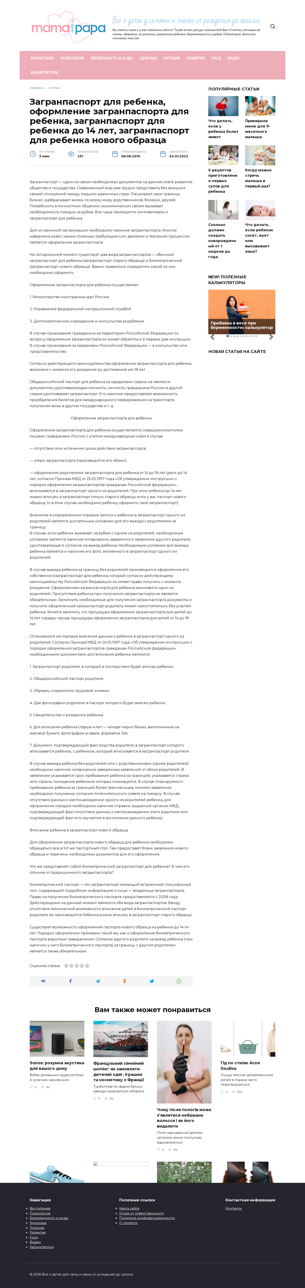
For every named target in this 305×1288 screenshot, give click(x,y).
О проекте (128, 1223)
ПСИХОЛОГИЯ (72, 58)
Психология (40, 1213)
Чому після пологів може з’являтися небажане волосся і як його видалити (184, 1117)
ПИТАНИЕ (172, 58)
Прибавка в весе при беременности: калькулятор (242, 325)
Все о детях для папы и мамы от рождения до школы (186, 20)
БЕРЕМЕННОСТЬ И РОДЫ (112, 58)
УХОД (216, 58)
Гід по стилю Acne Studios (240, 1065)
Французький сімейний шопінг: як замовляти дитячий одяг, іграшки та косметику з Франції (118, 1071)
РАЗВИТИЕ (196, 58)
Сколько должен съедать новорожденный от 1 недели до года (222, 241)
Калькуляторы (42, 1247)
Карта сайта (129, 1208)
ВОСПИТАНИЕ (42, 58)
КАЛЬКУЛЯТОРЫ (44, 72)
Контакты (234, 1208)
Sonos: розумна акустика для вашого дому (57, 1065)
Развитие (38, 1233)
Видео (35, 1242)
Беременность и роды (49, 1218)
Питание (37, 1228)
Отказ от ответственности (141, 1213)
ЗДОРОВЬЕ (148, 58)
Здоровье (38, 1223)
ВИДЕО (233, 58)
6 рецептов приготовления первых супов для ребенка (222, 181)
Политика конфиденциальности (147, 1218)
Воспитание (40, 1208)
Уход (34, 1237)
